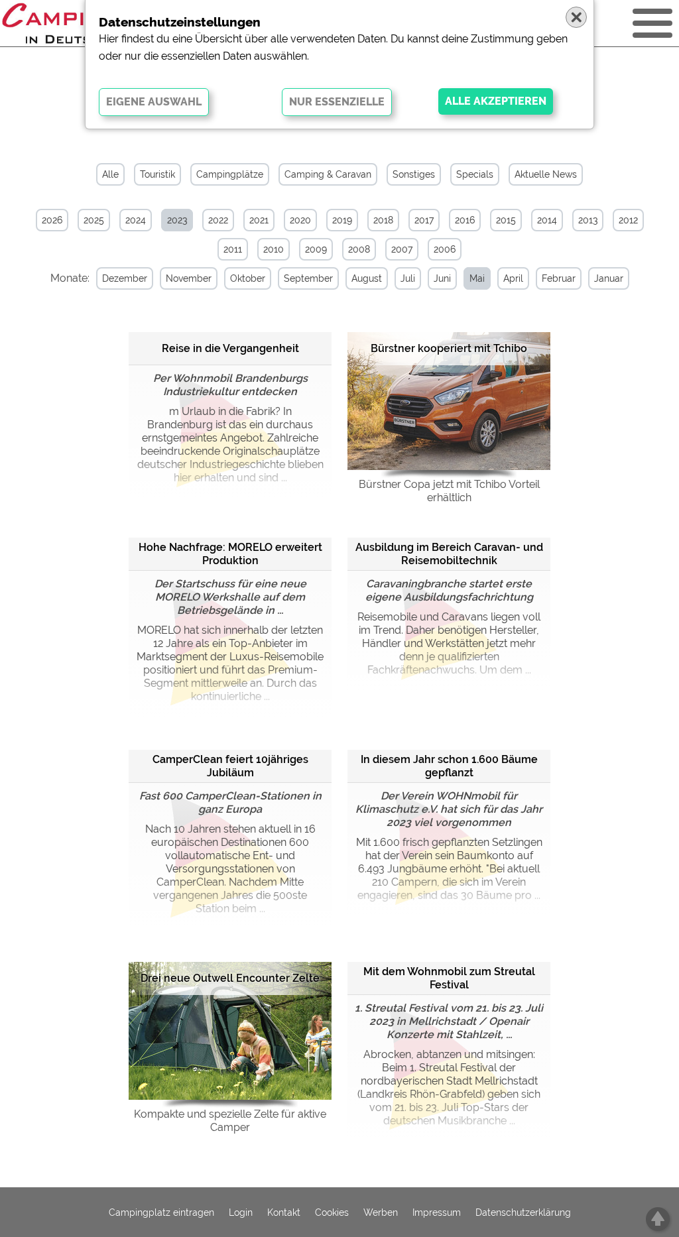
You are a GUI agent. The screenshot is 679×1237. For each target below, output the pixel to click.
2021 (259, 220)
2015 (506, 220)
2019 (342, 220)
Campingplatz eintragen (161, 1212)
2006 (445, 249)
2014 (547, 220)
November (189, 278)
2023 (177, 220)
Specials (474, 174)
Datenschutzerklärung (523, 1212)
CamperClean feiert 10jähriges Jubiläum (230, 766)
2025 (94, 220)
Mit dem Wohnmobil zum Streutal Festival (449, 978)
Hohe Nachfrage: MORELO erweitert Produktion (230, 554)
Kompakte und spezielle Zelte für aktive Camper (230, 1121)
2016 (465, 220)
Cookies (332, 1212)
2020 (300, 220)
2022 (218, 220)
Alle (110, 174)
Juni (442, 278)
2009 (316, 249)
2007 (401, 249)
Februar (559, 278)
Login (241, 1212)
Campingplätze (229, 174)
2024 (135, 220)
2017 (424, 220)
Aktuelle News (546, 174)
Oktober (247, 278)
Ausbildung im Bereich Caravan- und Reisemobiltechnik (449, 554)
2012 (628, 220)
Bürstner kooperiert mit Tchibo (449, 348)
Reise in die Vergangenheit (230, 348)
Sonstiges (414, 174)
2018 (383, 220)
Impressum (436, 1212)
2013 (587, 220)
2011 (232, 249)
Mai (477, 278)
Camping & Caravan (327, 174)
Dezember (124, 278)
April (513, 278)
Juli (408, 278)
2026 (52, 220)
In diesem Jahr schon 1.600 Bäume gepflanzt (449, 766)
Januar (608, 278)
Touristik (157, 174)
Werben (380, 1212)
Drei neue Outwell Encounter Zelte (230, 978)
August (366, 278)
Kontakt (283, 1212)
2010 (273, 249)
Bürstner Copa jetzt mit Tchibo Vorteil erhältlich (449, 491)
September (308, 278)
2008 (359, 249)
